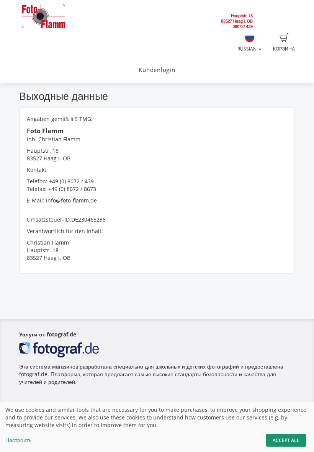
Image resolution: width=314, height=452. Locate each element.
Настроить (18, 440)
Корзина (284, 49)
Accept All (286, 440)
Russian (247, 49)
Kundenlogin (157, 70)
